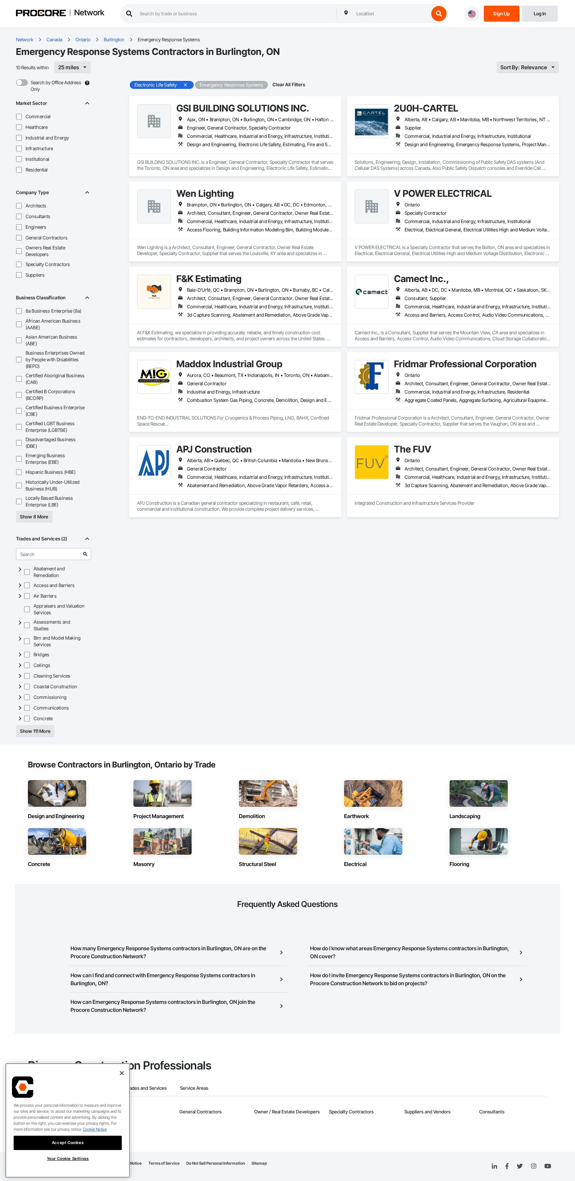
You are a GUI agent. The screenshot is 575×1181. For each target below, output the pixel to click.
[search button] (439, 13)
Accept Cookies (68, 1142)
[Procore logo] (41, 14)
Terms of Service (164, 1163)
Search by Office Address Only (56, 86)
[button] (19, 117)
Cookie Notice (95, 1129)
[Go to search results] (85, 554)
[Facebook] (507, 1166)
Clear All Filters (289, 84)
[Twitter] (520, 1166)
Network (89, 13)
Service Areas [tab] (194, 1088)
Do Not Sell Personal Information (215, 1163)
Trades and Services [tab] (146, 1088)
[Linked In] (494, 1166)
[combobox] (391, 13)
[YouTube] (547, 1166)
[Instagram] (533, 1166)
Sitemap (259, 1163)
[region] (67, 1120)
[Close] (121, 1073)
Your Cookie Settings (68, 1158)
